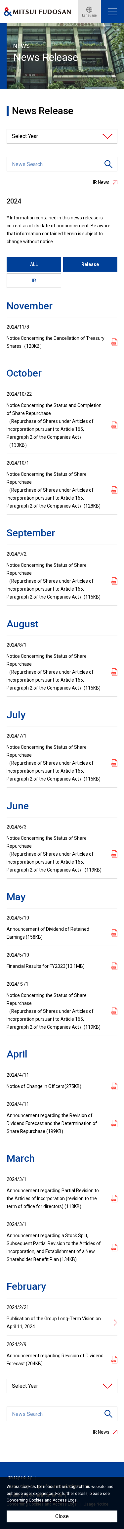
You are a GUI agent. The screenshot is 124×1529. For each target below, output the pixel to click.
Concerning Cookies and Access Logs (42, 1500)
